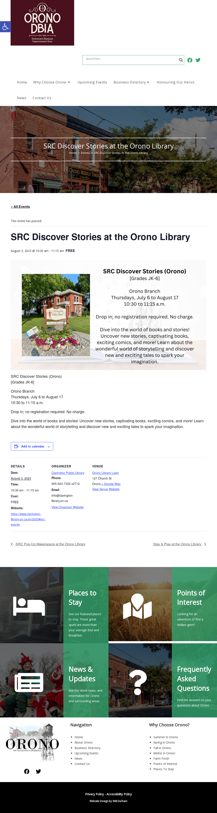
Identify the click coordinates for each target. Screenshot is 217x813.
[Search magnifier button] (181, 60)
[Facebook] (26, 771)
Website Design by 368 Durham (108, 801)
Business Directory (87, 748)
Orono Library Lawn (105, 473)
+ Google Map (111, 484)
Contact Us (82, 764)
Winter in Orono (164, 753)
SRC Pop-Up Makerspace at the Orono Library (50, 544)
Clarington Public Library (67, 473)
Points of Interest (165, 764)
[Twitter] (38, 771)
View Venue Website (106, 489)
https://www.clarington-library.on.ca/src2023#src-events (28, 519)
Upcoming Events (87, 753)
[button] (5, 26)
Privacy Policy (94, 794)
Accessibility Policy (119, 794)
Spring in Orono (164, 742)
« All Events (20, 206)
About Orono (84, 742)
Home (79, 737)
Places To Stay (163, 769)
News (78, 758)
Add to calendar (32, 446)
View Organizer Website (67, 507)
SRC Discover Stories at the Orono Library (121, 153)
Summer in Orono (165, 737)
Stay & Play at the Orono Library (177, 544)
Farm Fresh (161, 758)
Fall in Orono (162, 748)
